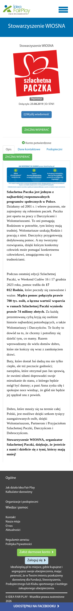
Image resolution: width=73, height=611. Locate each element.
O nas (9, 525)
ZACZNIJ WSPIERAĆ (36, 129)
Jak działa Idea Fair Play (20, 487)
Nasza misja (13, 521)
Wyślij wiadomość (37, 114)
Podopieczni (54, 149)
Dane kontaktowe (29, 149)
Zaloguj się (35, 560)
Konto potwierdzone (38, 143)
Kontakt (11, 517)
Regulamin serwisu (17, 539)
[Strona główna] (16, 10)
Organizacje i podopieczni (22, 501)
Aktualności (13, 530)
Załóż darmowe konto (35, 552)
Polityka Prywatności (19, 544)
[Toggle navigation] (63, 10)
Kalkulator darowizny (19, 492)
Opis (8, 149)
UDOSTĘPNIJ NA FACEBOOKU (35, 606)
